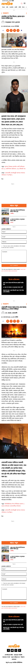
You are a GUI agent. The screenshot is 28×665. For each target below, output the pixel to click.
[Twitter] (19, 650)
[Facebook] (14, 30)
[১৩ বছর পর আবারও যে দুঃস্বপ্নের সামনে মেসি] (5, 220)
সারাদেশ (5, 13)
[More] (21, 30)
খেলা (12, 222)
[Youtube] (12, 650)
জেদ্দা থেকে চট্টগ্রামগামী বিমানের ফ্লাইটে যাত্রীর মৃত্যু (17, 210)
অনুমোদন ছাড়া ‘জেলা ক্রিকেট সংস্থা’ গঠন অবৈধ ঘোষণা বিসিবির (13, 291)
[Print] (7, 30)
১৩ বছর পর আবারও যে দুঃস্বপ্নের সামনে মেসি (17, 219)
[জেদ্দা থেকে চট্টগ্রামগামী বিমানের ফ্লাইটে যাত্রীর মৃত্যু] (5, 211)
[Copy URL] (11, 30)
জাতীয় (12, 213)
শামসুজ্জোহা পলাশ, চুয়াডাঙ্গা (12, 22)
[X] (18, 30)
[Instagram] (15, 650)
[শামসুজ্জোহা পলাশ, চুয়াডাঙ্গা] (3, 22)
